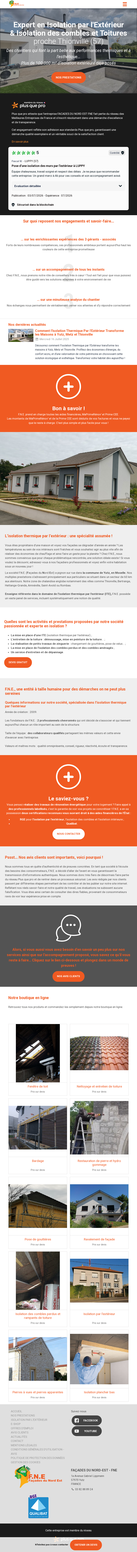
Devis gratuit (18, 662)
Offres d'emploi (22, 1428)
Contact (17, 1441)
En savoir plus (20, 141)
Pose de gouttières (38, 1239)
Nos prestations (23, 1415)
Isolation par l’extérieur (99, 1314)
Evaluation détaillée (27, 186)
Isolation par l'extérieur (29, 1419)
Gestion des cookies (25, 1462)
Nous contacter (68, 833)
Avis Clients (19, 1432)
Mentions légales (24, 1445)
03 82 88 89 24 (84, 1489)
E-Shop (16, 1424)
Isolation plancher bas (99, 1392)
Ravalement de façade (99, 1239)
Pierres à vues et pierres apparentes (37, 1392)
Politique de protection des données (38, 1458)
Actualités (19, 1436)
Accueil (16, 1411)
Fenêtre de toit (38, 1086)
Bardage (38, 1161)
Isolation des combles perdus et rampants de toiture (37, 1316)
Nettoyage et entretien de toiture (99, 1086)
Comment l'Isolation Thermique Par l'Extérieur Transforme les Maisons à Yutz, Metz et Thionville (79, 332)
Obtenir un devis (86, 1544)
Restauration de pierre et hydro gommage (99, 1163)
